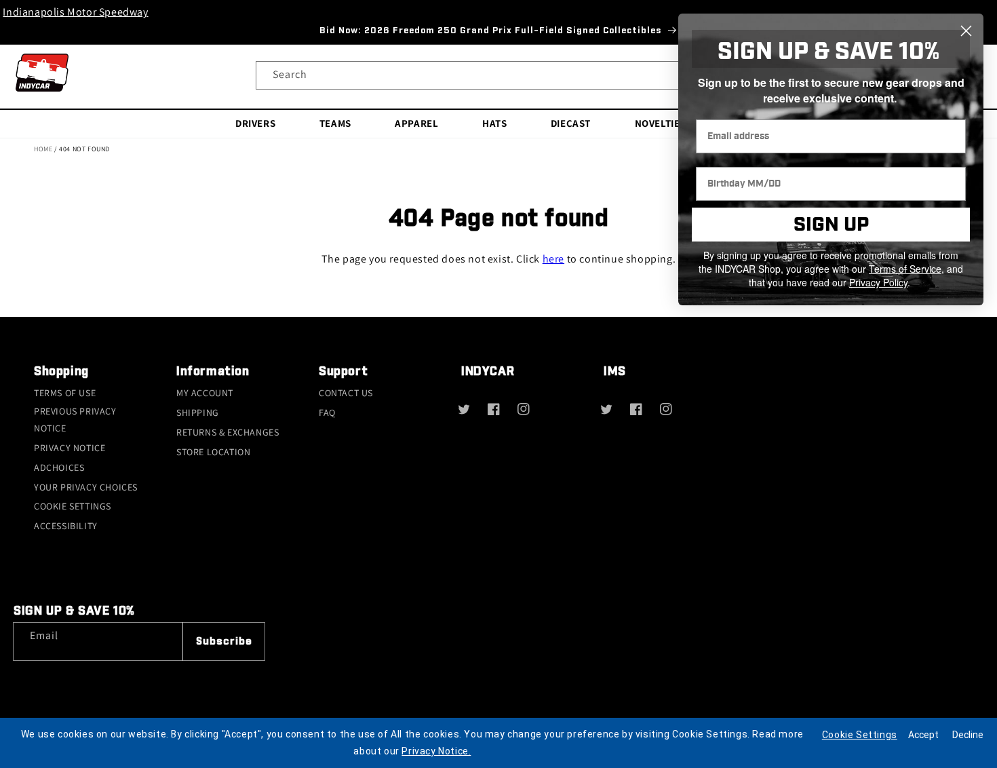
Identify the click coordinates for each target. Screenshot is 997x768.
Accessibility (66, 526)
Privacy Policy (878, 282)
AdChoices (59, 467)
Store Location (213, 452)
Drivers (255, 122)
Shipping (197, 412)
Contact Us (346, 393)
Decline (967, 734)
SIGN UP (831, 225)
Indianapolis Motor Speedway (75, 12)
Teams (335, 122)
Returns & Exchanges (227, 432)
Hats (494, 122)
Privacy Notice (69, 448)
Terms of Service (905, 268)
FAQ (327, 412)
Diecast (571, 122)
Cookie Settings (72, 506)
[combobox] (498, 75)
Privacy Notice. (436, 751)
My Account (204, 393)
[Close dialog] (966, 31)
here (553, 259)
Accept (923, 734)
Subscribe (224, 641)
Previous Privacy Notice (75, 419)
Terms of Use (65, 393)
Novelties (660, 122)
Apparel (416, 122)
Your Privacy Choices (86, 487)
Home (43, 149)
